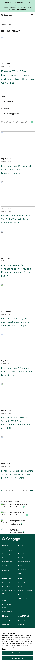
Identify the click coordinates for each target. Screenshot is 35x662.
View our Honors (16, 532)
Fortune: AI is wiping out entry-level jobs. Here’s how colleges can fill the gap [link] (16, 322)
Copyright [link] (5, 624)
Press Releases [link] (23, 557)
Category (5, 108)
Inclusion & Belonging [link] (25, 590)
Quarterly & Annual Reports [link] (8, 606)
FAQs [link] (20, 594)
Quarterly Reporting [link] (8, 586)
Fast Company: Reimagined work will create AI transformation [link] (16, 169)
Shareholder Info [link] (8, 611)
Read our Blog (15, 524)
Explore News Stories (18, 515)
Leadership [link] (6, 557)
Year (3, 96)
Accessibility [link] (6, 621)
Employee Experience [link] (25, 586)
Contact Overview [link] (24, 621)
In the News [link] (22, 569)
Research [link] (21, 565)
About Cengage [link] (7, 550)
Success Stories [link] (7, 561)
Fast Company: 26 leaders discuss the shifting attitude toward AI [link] (16, 371)
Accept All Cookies (17, 658)
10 (26, 490)
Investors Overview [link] (8, 583)
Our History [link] (6, 554)
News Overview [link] (23, 550)
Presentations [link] (6, 597)
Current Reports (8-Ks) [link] (9, 592)
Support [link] (21, 624)
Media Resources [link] (24, 554)
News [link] (10, 24)
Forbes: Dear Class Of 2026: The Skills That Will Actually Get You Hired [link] (16, 219)
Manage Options (17, 653)
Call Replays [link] (6, 601)
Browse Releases (16, 507)
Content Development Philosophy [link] (6, 568)
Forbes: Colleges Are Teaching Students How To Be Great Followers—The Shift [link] (17, 474)
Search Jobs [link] (22, 598)
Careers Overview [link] (24, 583)
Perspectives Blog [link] (24, 561)
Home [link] (3, 24)
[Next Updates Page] (31, 490)
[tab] (32, 15)
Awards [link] (20, 573)
